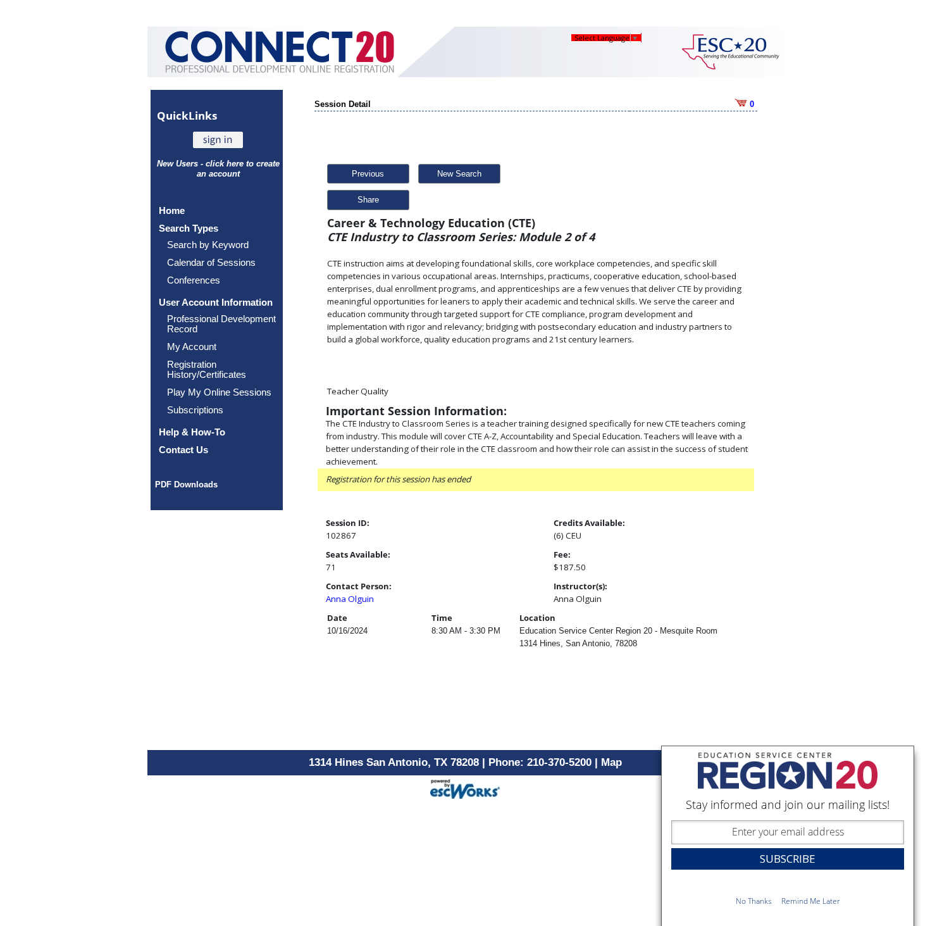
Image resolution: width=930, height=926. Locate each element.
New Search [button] (459, 173)
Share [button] (368, 199)
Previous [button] (368, 173)
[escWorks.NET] (465, 788)
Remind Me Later (810, 901)
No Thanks (754, 901)
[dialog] (787, 836)
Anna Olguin (350, 598)
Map (611, 762)
